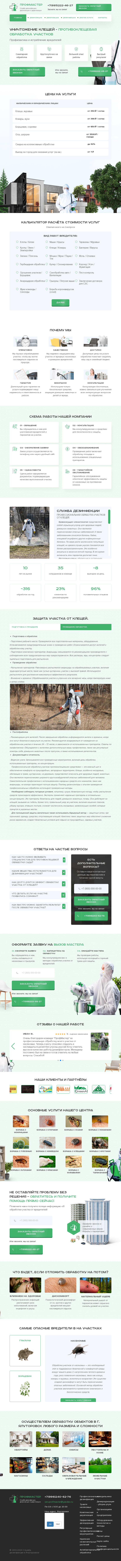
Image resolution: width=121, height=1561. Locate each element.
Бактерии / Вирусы (88, 247)
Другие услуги (86, 18)
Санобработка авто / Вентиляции (60, 274)
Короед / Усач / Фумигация (86, 265)
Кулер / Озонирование (61, 264)
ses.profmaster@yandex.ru (59, 1501)
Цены (99, 1531)
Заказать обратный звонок (90, 7)
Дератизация (52, 18)
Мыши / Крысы (57, 242)
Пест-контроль (86, 272)
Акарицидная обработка (32, 281)
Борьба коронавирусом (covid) (62, 290)
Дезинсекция (36, 18)
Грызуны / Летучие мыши (62, 281)
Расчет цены (103, 1536)
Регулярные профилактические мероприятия (89, 1531)
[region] (82, 533)
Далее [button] (60, 302)
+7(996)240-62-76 (94, 916)
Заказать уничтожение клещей (78, 1401)
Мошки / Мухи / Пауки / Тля (61, 257)
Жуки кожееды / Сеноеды (28, 290)
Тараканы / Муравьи (89, 242)
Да (50, 1524)
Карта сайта (103, 1541)
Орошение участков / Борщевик (31, 274)
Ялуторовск (63, 1511)
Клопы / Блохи (27, 242)
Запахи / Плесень (29, 256)
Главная (18, 18)
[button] (13, 1046)
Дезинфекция (69, 18)
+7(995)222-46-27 (60, 5)
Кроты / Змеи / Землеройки (27, 249)
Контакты (102, 18)
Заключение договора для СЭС (90, 282)
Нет (58, 1524)
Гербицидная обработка (32, 264)
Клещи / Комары (58, 247)
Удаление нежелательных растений (88, 1542)
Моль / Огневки (87, 256)
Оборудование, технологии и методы (105, 1523)
